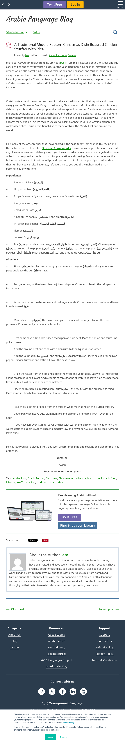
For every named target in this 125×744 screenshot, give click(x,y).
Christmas (51, 478)
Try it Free (54, 4)
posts (63, 62)
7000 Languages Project (56, 660)
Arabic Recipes (36, 478)
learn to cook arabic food (101, 478)
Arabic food (20, 478)
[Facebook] (62, 691)
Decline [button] (63, 737)
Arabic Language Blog (39, 19)
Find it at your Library (77, 525)
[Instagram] (41, 691)
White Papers (56, 641)
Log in (75, 4)
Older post (17, 609)
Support (104, 634)
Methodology (56, 647)
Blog (14, 641)
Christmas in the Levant (72, 478)
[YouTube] (83, 691)
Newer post (106, 609)
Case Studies (56, 634)
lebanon (11, 482)
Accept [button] (50, 737)
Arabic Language (58, 55)
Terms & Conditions (104, 660)
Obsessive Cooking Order (56, 148)
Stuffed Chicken (26, 482)
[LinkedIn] (73, 691)
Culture (72, 55)
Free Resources (56, 654)
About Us (14, 634)
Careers (14, 647)
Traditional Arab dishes (50, 482)
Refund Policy (105, 647)
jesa (27, 55)
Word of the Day (56, 666)
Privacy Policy (68, 722)
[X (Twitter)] (52, 691)
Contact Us (104, 641)
